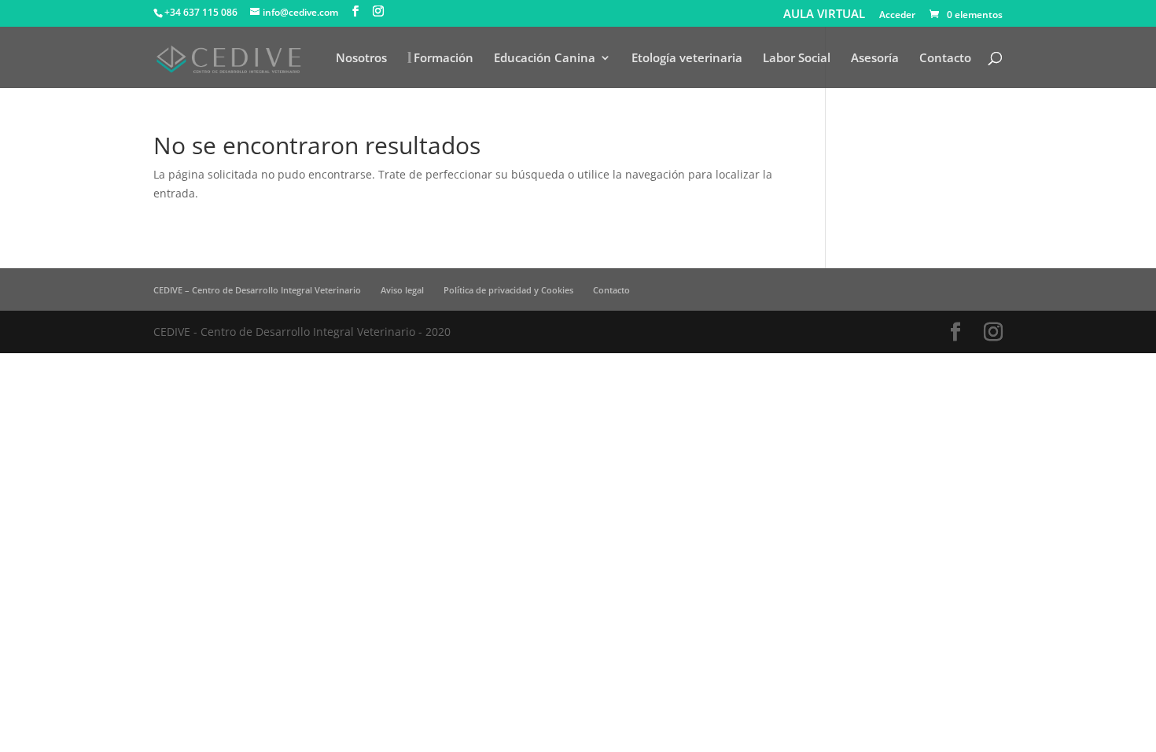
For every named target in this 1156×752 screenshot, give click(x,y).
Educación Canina (544, 58)
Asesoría (875, 58)
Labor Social (796, 58)
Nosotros (361, 58)
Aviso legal (402, 290)
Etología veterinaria (686, 58)
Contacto (945, 58)
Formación (443, 58)
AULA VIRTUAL (824, 14)
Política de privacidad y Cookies (508, 290)
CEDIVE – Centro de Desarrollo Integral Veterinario (257, 290)
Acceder (897, 15)
